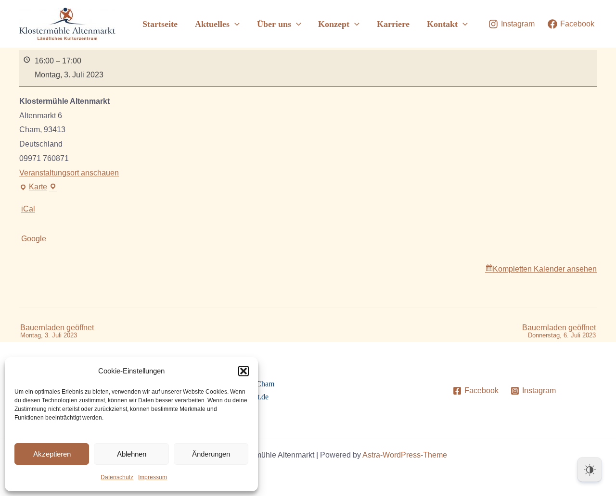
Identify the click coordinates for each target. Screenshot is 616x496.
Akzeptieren (52, 454)
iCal (28, 209)
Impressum (152, 477)
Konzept (333, 24)
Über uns (274, 24)
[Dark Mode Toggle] (590, 470)
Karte (38, 188)
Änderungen (211, 454)
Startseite (160, 24)
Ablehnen (131, 454)
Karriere (393, 24)
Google (33, 239)
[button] (243, 371)
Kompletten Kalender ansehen (545, 269)
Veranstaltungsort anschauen (69, 173)
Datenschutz (117, 477)
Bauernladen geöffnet (57, 331)
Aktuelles (212, 24)
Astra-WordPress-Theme (404, 455)
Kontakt (442, 24)
